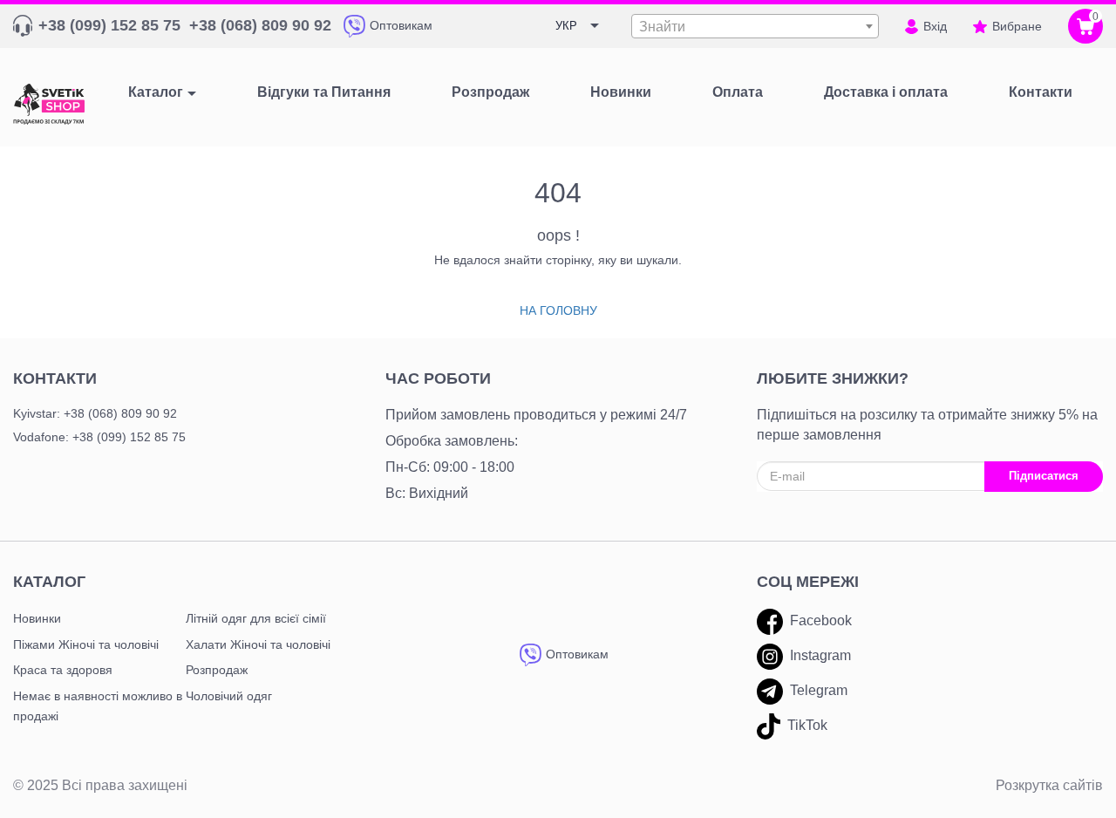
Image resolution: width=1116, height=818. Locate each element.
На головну (558, 310)
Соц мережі (808, 581)
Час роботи (438, 378)
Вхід (935, 26)
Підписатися (1044, 475)
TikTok (807, 725)
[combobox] (755, 26)
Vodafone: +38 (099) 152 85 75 (99, 437)
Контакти (55, 378)
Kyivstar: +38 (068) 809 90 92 (95, 413)
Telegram (818, 690)
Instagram (820, 655)
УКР (566, 25)
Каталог (155, 92)
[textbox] (755, 27)
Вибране (1017, 26)
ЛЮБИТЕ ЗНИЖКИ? (832, 378)
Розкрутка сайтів (1049, 785)
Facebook (821, 620)
